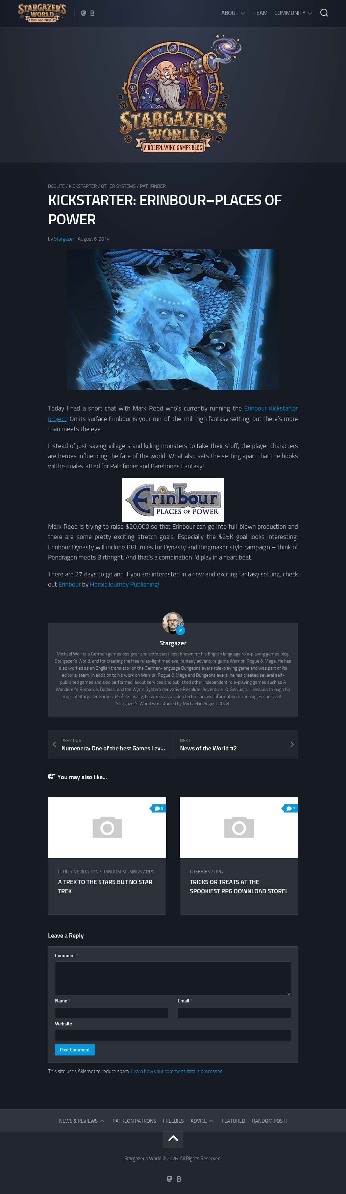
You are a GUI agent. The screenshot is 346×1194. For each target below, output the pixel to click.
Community (289, 12)
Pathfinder (153, 186)
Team (260, 12)
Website (63, 1024)
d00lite (56, 186)
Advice (199, 1121)
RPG (150, 872)
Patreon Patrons (134, 1121)
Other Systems (118, 186)
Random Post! (269, 1121)
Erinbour (69, 584)
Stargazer (64, 239)
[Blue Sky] (93, 13)
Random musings (122, 872)
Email (185, 1001)
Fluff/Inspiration (78, 872)
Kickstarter (83, 186)
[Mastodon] (84, 13)
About (230, 12)
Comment (66, 956)
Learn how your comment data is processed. (177, 1071)
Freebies (200, 872)
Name (62, 1001)
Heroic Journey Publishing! (124, 584)
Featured (233, 1121)
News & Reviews (78, 1121)
